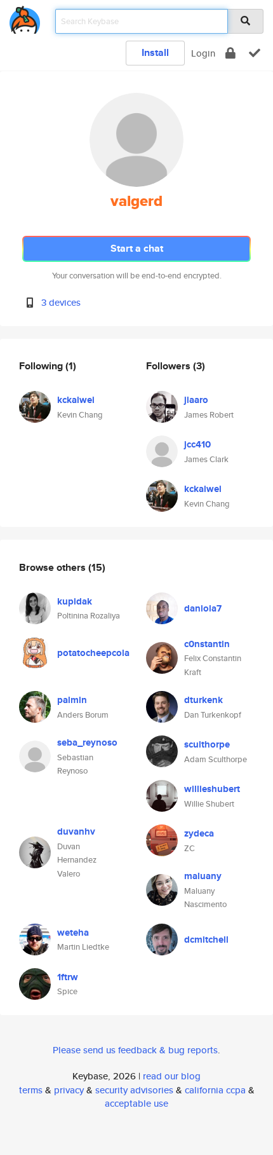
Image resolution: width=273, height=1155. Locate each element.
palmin (72, 700)
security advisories (134, 1090)
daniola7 (203, 608)
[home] (25, 17)
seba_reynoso (87, 742)
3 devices (61, 302)
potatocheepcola (93, 653)
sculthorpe (207, 744)
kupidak (74, 601)
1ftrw (67, 977)
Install (155, 52)
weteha (73, 933)
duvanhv (76, 831)
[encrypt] (230, 53)
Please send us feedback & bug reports (135, 1049)
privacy (69, 1090)
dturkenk (203, 700)
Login (203, 53)
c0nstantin (207, 644)
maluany (203, 876)
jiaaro (196, 400)
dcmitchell (206, 940)
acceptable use (136, 1103)
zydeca (199, 833)
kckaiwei (76, 400)
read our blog (172, 1076)
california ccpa (215, 1090)
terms (31, 1090)
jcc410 (197, 444)
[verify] (254, 53)
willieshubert (212, 789)
